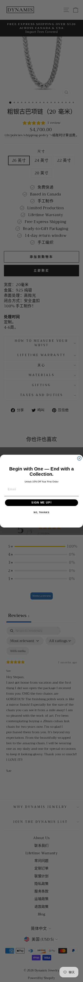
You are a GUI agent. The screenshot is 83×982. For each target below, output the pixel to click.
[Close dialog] (79, 458)
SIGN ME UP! (41, 502)
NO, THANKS (41, 512)
